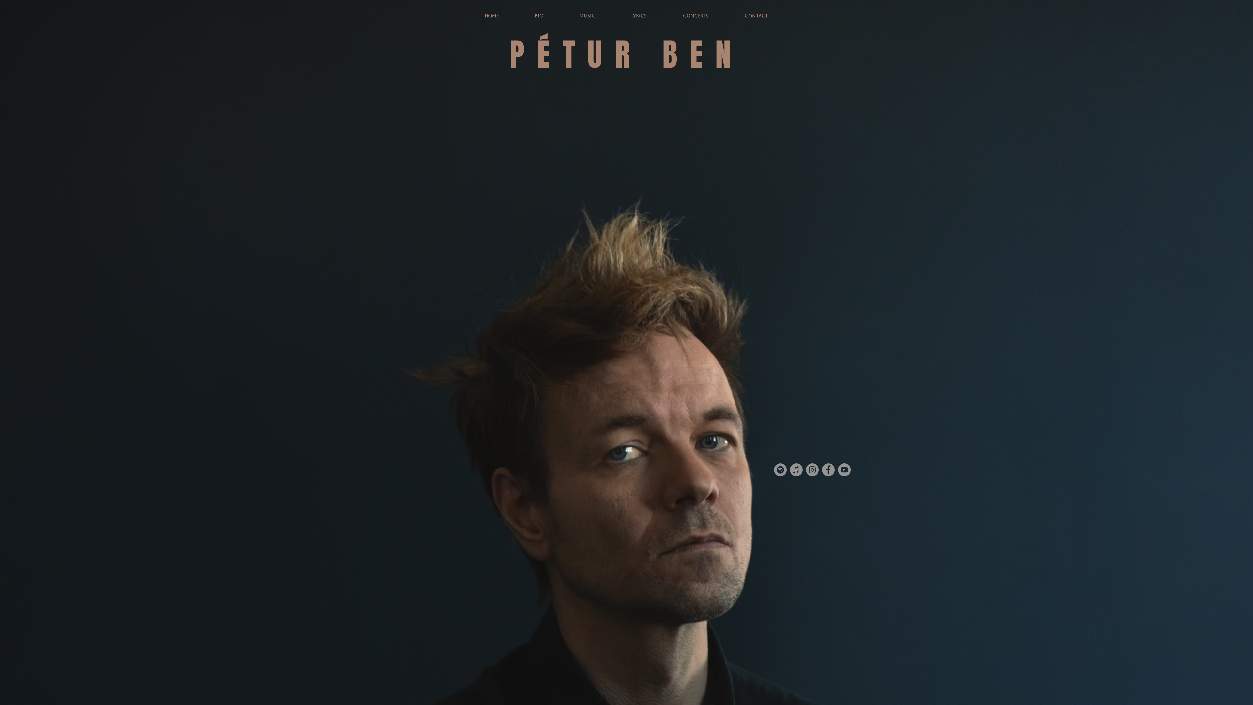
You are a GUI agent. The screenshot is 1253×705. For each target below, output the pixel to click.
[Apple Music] (796, 469)
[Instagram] (812, 469)
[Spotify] (780, 469)
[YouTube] (844, 469)
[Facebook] (828, 469)
